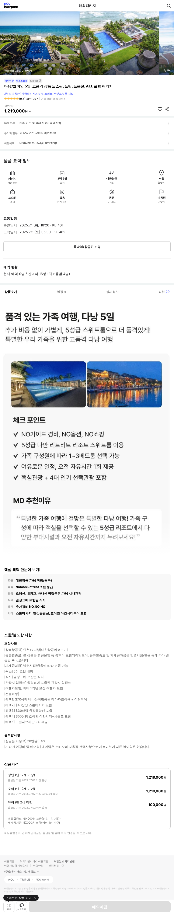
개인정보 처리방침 (64, 861)
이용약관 (9, 861)
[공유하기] (167, 109)
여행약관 (38, 865)
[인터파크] (9, 5)
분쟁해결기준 (56, 865)
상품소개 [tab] (10, 292)
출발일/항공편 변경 (87, 247)
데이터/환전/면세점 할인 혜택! (38, 143)
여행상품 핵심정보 (52, 98)
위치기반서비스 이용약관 (34, 861)
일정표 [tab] (61, 292)
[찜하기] (160, 109)
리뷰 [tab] (164, 292)
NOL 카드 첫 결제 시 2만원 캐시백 (40, 123)
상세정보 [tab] (112, 292)
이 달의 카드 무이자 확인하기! (38, 133)
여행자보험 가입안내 (16, 865)
